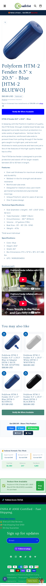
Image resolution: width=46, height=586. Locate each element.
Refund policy (12, 577)
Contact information (25, 581)
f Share (11, 428)
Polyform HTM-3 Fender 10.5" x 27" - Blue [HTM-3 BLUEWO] (11, 398)
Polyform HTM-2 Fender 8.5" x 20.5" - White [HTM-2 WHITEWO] (33, 359)
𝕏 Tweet (21, 428)
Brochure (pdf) (8, 266)
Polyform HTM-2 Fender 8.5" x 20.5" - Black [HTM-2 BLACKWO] (33, 398)
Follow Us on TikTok (14, 500)
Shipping (4, 99)
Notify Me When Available (23, 112)
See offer (34, 13)
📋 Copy (28, 433)
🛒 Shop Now (40, 485)
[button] (4, 5)
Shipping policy (11, 581)
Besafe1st (11, 575)
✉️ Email (18, 433)
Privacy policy (23, 577)
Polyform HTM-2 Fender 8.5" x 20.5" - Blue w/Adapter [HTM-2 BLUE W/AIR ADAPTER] (12, 360)
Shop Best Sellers (7, 519)
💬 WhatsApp (32, 428)
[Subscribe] (36, 540)
